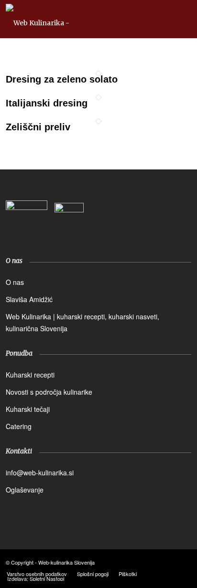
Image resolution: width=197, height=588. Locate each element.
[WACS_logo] (69, 225)
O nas (15, 282)
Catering (19, 426)
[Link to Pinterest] (184, 562)
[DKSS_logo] (26, 221)
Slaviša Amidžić (29, 299)
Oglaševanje (25, 489)
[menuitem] (37, 573)
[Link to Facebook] (155, 562)
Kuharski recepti (30, 374)
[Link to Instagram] (170, 562)
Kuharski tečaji (28, 409)
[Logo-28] (80, 19)
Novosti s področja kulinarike (49, 392)
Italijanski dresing (47, 103)
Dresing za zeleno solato (62, 79)
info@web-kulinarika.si (40, 472)
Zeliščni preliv (38, 127)
